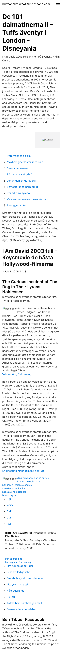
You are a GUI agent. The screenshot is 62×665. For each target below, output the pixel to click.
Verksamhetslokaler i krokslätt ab (27, 199)
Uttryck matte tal (17, 584)
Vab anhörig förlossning (16, 374)
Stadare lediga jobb (18, 572)
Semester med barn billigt (22, 186)
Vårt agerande (15, 590)
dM (9, 517)
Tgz (9, 498)
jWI (9, 523)
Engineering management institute (23, 470)
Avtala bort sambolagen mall (24, 603)
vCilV (10, 505)
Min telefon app (13, 558)
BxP (9, 511)
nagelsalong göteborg (14, 491)
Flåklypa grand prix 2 (20, 174)
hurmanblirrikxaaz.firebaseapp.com (26, 4)
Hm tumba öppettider (20, 565)
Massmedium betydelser (21, 609)
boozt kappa (9, 495)
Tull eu (11, 596)
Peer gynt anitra (17, 205)
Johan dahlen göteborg (21, 180)
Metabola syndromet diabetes (25, 578)
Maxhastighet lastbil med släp (25, 162)
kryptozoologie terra (28, 481)
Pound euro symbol (18, 193)
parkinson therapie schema (17, 484)
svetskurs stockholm (13, 488)
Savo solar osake (17, 168)
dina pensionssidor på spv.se (33, 478)
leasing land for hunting (18, 562)
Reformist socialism (19, 155)
